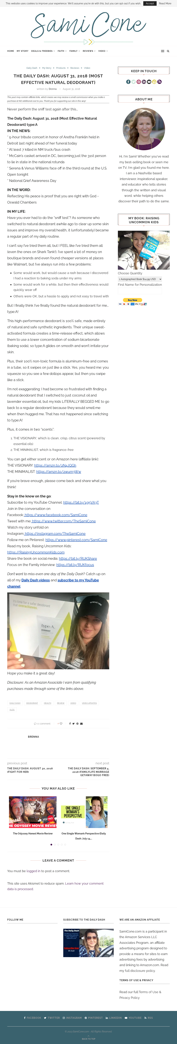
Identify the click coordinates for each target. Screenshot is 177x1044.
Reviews (88, 51)
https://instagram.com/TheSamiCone (55, 534)
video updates (89, 703)
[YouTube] (149, 82)
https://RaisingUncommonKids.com (35, 552)
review (60, 703)
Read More (165, 3)
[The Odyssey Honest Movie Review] (33, 812)
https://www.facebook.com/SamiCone (55, 515)
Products (61, 68)
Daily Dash (31, 68)
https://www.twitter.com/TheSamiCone (63, 521)
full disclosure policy (140, 971)
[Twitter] (133, 82)
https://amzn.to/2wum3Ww (58, 472)
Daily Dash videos (35, 580)
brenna (53, 89)
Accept (150, 3)
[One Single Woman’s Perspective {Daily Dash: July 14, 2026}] (84, 812)
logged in (33, 871)
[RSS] (159, 82)
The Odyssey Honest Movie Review (33, 833)
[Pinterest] (139, 82)
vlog (12, 710)
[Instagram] (154, 82)
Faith (61, 51)
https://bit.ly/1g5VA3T (81, 502)
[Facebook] (128, 82)
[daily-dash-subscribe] (88, 943)
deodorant (32, 703)
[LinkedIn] (144, 82)
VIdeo (101, 51)
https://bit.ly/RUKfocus (75, 565)
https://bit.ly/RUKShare (78, 558)
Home (10, 51)
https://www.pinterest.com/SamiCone (76, 540)
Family (73, 51)
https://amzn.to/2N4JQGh (55, 465)
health (47, 703)
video (73, 703)
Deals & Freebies (42, 51)
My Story (23, 51)
